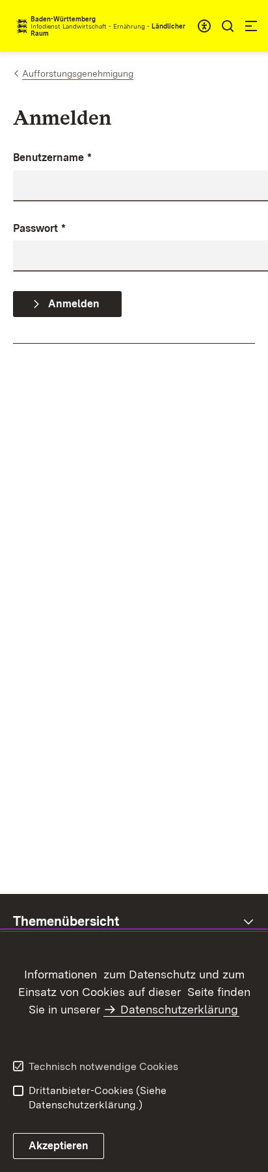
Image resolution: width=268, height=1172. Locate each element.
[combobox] (204, 26)
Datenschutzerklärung (179, 1009)
